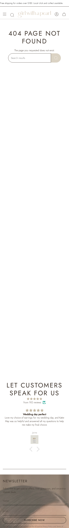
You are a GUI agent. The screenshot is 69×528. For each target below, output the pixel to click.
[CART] (64, 14)
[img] (34, 399)
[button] (12, 15)
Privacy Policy (48, 526)
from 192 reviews (32, 402)
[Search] (56, 58)
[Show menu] (4, 14)
